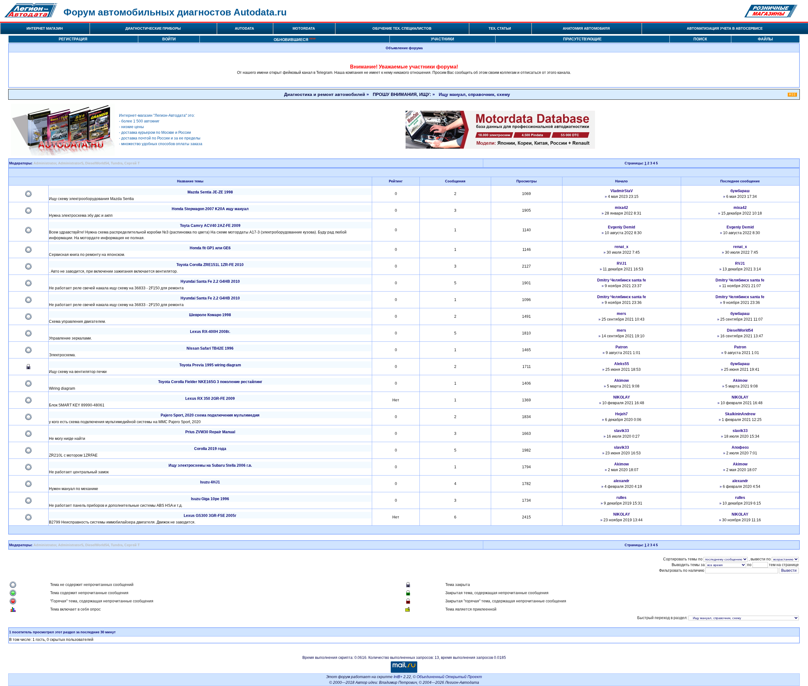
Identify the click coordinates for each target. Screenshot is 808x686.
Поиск (700, 39)
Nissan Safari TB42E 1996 (210, 348)
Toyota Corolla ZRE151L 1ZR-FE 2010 (210, 265)
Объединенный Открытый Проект (449, 677)
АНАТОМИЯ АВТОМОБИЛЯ (586, 28)
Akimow (621, 380)
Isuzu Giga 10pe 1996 (210, 499)
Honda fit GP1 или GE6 (210, 248)
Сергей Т (132, 163)
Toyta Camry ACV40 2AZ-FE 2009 (210, 225)
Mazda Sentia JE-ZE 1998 (210, 192)
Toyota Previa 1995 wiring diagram (210, 365)
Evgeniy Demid (621, 227)
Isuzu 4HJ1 (210, 482)
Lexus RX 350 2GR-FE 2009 (210, 398)
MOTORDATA (304, 28)
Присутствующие (582, 39)
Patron (621, 347)
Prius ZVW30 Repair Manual (210, 432)
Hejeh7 (621, 414)
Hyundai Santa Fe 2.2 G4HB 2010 (210, 281)
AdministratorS (70, 163)
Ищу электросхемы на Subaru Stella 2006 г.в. (210, 465)
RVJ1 (622, 263)
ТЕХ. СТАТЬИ (500, 28)
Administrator (44, 163)
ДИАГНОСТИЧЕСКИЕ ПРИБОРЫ (153, 28)
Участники (442, 39)
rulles (621, 497)
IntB (397, 677)
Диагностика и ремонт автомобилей (324, 94)
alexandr (621, 481)
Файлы (765, 39)
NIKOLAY (621, 397)
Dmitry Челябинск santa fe (621, 280)
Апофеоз (740, 447)
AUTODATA (244, 28)
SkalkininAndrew (740, 414)
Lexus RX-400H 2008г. (210, 331)
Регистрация (73, 39)
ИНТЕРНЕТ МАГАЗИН (45, 28)
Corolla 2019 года (210, 448)
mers (621, 313)
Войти (169, 39)
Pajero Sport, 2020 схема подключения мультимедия (210, 415)
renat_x (621, 247)
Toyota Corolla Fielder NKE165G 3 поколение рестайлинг (210, 382)
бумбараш (740, 191)
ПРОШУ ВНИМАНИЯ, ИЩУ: (402, 94)
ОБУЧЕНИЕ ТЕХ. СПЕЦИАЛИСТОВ (401, 28)
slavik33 (621, 431)
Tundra (116, 163)
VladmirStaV (621, 191)
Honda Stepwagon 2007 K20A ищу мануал (210, 209)
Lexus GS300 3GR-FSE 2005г (210, 515)
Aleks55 (621, 364)
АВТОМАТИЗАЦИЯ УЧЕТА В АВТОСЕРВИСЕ (725, 28)
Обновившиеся (295, 39)
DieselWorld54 (97, 163)
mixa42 (621, 207)
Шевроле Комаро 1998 (210, 315)
